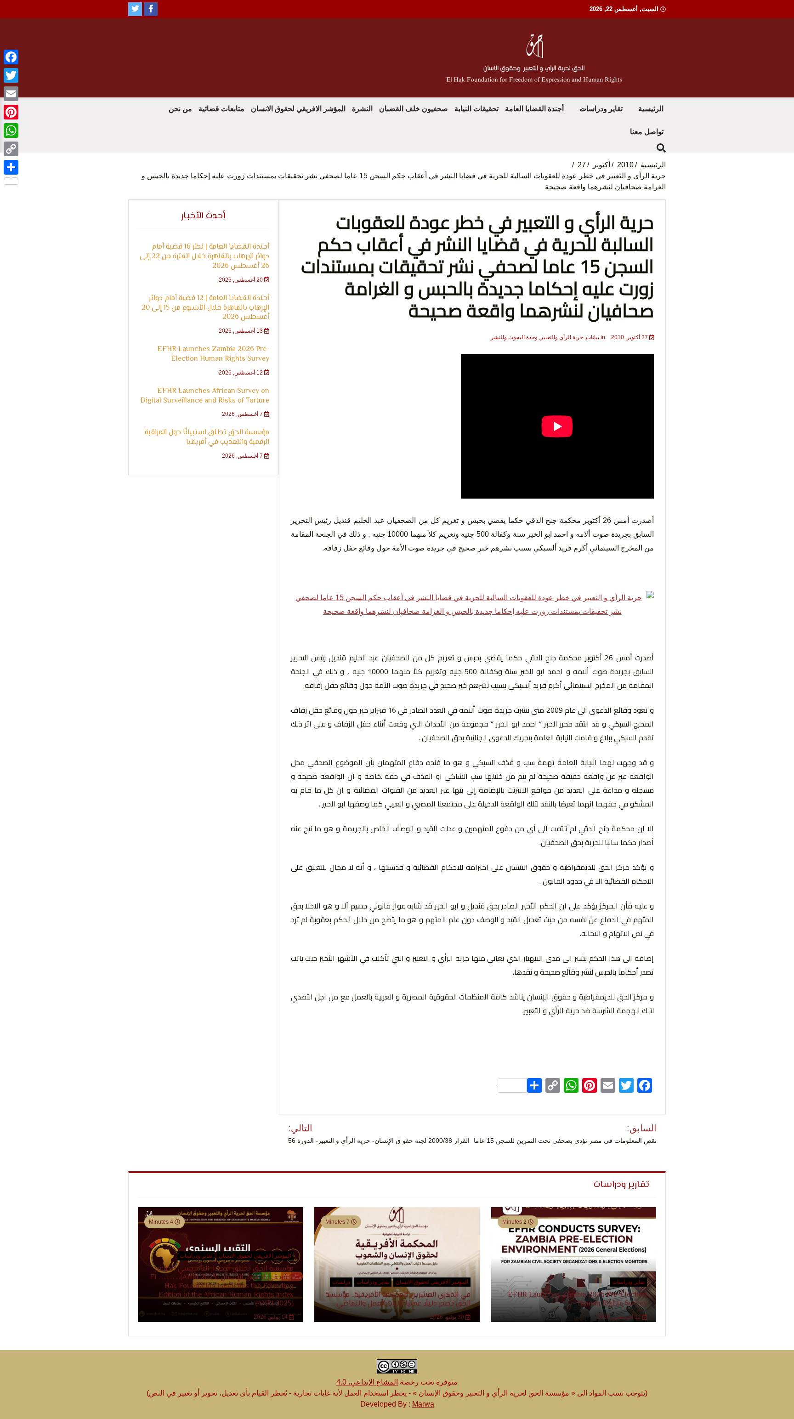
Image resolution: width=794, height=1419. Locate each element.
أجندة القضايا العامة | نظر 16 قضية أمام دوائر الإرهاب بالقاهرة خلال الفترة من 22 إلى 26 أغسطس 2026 (204, 256)
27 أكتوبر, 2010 (629, 337)
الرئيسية (651, 108)
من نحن (180, 108)
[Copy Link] (11, 149)
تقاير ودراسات (601, 108)
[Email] (11, 94)
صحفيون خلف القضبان (413, 108)
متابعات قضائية (221, 108)
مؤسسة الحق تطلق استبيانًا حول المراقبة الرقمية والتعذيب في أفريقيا (207, 437)
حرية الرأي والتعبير (561, 337)
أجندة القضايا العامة (534, 108)
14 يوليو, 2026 (271, 1317)
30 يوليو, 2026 (447, 1317)
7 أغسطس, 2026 (243, 414)
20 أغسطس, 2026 (241, 280)
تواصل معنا (647, 131)
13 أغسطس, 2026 (241, 331)
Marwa (423, 1404)
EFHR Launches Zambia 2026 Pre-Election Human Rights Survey (213, 354)
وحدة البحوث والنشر (514, 337)
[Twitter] (11, 75)
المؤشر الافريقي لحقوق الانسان (298, 108)
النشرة (362, 108)
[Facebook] (11, 57)
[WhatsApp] (11, 130)
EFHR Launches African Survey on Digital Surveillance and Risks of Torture (204, 396)
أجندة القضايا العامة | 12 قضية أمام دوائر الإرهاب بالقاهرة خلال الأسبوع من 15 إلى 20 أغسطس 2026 (205, 308)
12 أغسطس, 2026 (241, 372)
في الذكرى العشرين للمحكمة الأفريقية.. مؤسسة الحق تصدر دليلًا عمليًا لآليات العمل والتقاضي (398, 1299)
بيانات (592, 337)
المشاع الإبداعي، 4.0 (367, 1382)
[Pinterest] (11, 112)
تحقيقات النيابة (476, 108)
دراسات (341, 1282)
